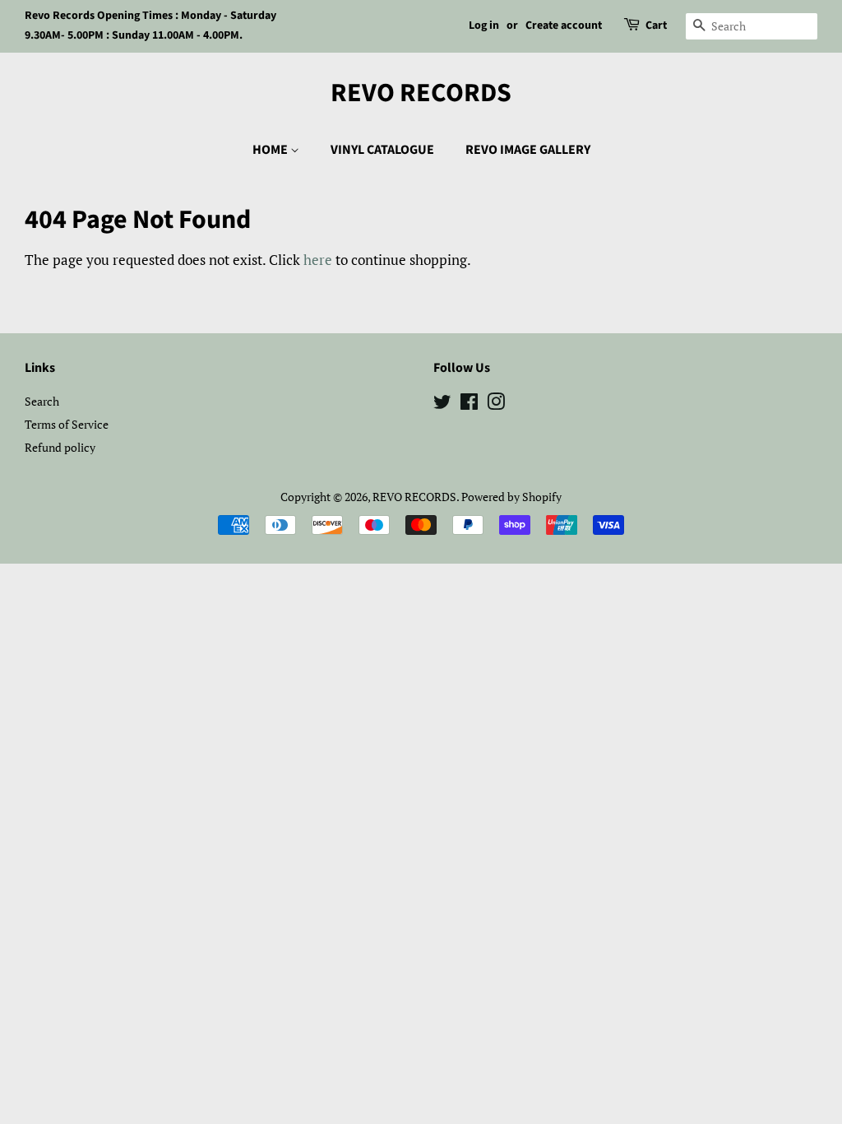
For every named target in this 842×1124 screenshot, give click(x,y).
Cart (656, 25)
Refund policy (60, 447)
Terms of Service (67, 424)
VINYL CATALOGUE (382, 150)
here (317, 259)
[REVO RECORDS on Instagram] (496, 404)
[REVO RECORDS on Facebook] (469, 404)
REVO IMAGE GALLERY (527, 150)
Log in (484, 25)
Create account (563, 25)
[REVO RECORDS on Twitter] (442, 404)
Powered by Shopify (511, 496)
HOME (271, 150)
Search (42, 401)
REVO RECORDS (421, 93)
